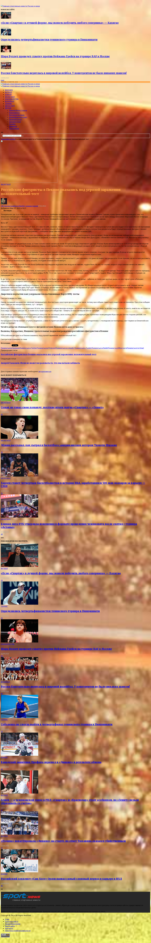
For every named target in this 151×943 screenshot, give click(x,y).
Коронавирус (14, 113)
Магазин (9, 90)
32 (2, 493)
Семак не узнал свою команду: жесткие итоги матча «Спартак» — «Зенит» (52, 407)
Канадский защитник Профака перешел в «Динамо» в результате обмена (51, 762)
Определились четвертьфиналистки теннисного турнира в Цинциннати (49, 39)
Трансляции (14, 128)
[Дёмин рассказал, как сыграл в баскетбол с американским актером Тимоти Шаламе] (19, 438)
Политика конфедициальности (18, 931)
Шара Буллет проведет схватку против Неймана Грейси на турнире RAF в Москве (55, 56)
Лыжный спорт (15, 119)
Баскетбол (10, 97)
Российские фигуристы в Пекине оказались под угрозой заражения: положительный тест (48, 354)
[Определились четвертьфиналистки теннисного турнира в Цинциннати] (6, 35)
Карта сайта (10, 926)
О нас (7, 919)
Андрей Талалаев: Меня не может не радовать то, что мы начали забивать (40, 363)
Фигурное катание (16, 115)
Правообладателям (12, 924)
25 (2, 618)
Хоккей (8, 94)
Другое (8, 108)
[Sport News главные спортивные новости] (21, 901)
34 (2, 656)
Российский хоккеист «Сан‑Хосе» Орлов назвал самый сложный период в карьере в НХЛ (61, 878)
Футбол (8, 92)
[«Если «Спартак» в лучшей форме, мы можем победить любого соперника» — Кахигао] (6, 18)
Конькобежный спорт (18, 117)
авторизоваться (44, 371)
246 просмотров (7, 206)
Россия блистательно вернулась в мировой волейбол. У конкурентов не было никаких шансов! (64, 73)
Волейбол (9, 101)
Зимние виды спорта (18, 110)
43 (2, 534)
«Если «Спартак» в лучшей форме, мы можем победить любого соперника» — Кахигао (60, 22)
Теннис (8, 103)
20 (2, 580)
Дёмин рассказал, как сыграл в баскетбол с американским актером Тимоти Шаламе (59, 445)
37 (2, 848)
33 (2, 731)
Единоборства (11, 99)
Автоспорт (10, 106)
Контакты (9, 928)
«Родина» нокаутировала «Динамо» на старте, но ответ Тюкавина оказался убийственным (63, 841)
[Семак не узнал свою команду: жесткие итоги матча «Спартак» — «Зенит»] (19, 400)
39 (2, 452)
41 (2, 810)
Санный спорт (15, 122)
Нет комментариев (30, 206)
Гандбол (12, 124)
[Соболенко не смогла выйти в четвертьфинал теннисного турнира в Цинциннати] (19, 717)
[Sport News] (20, 6)
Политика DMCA (11, 921)
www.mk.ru (15, 343)
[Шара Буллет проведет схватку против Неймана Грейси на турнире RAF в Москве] (6, 51)
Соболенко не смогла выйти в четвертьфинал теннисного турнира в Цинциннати (56, 724)
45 (2, 886)
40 (2, 414)
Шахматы (13, 126)
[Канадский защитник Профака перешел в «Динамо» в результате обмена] (19, 755)
